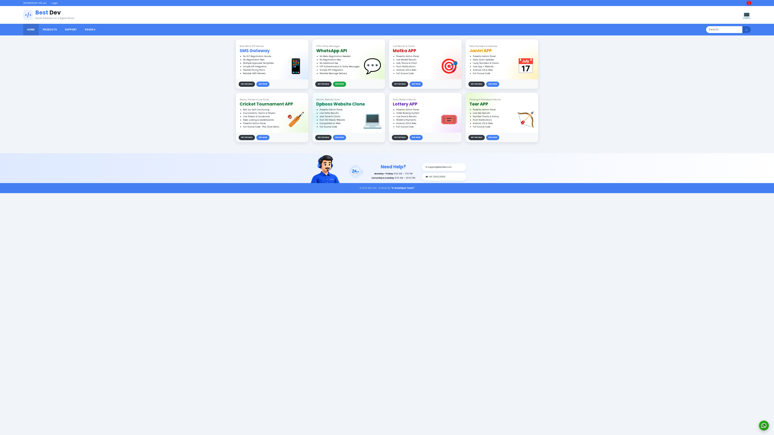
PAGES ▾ (90, 29)
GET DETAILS (247, 84)
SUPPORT (71, 29)
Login (55, 3)
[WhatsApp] (764, 425)
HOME (31, 29)
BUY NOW (263, 84)
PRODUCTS (50, 29)
